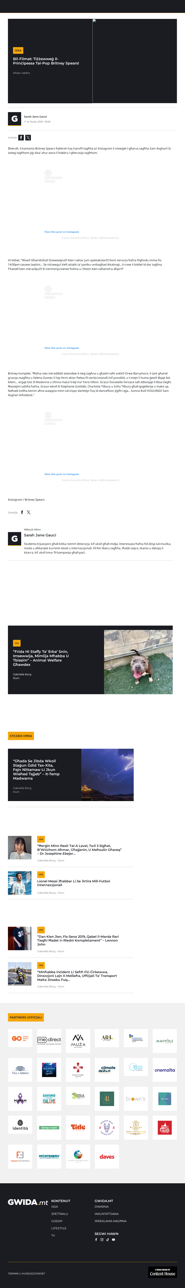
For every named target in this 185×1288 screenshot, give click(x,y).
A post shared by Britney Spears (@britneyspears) (90, 237)
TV (53, 1235)
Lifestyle (58, 1228)
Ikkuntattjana (107, 1214)
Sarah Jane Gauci (35, 116)
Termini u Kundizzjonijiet (26, 1273)
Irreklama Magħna (110, 1221)
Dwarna (102, 1206)
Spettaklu (59, 1214)
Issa (54, 1206)
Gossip (56, 1221)
